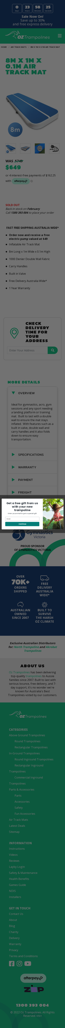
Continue (22, 524)
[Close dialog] (61, 500)
